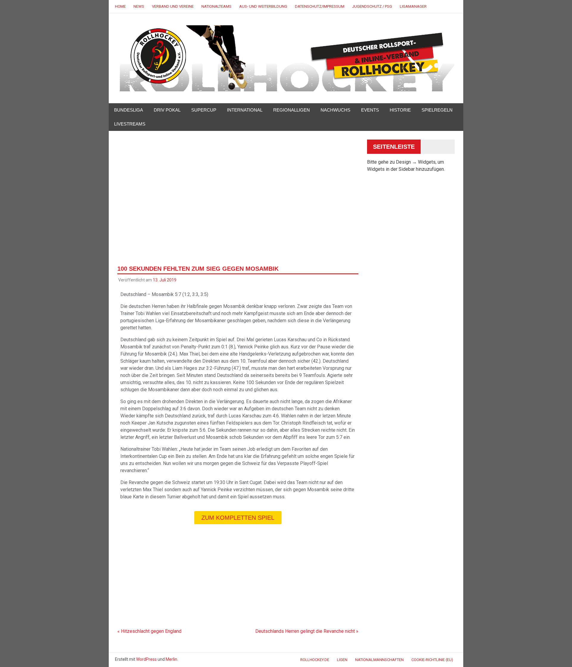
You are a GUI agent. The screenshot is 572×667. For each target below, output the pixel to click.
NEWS (138, 6)
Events (370, 109)
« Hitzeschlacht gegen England (149, 631)
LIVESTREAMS (129, 123)
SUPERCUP (203, 109)
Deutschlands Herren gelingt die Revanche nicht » (306, 631)
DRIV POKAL (167, 109)
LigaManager (413, 6)
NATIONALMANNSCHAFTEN (379, 659)
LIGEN (342, 659)
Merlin (171, 659)
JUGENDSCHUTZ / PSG (372, 6)
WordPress (146, 659)
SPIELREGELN (437, 109)
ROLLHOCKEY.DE (314, 659)
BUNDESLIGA (128, 109)
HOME (120, 6)
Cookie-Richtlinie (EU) (432, 659)
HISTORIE (400, 109)
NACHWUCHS (335, 109)
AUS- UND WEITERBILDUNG (263, 6)
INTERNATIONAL (244, 109)
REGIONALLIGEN (291, 109)
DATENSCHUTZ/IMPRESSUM (319, 6)
